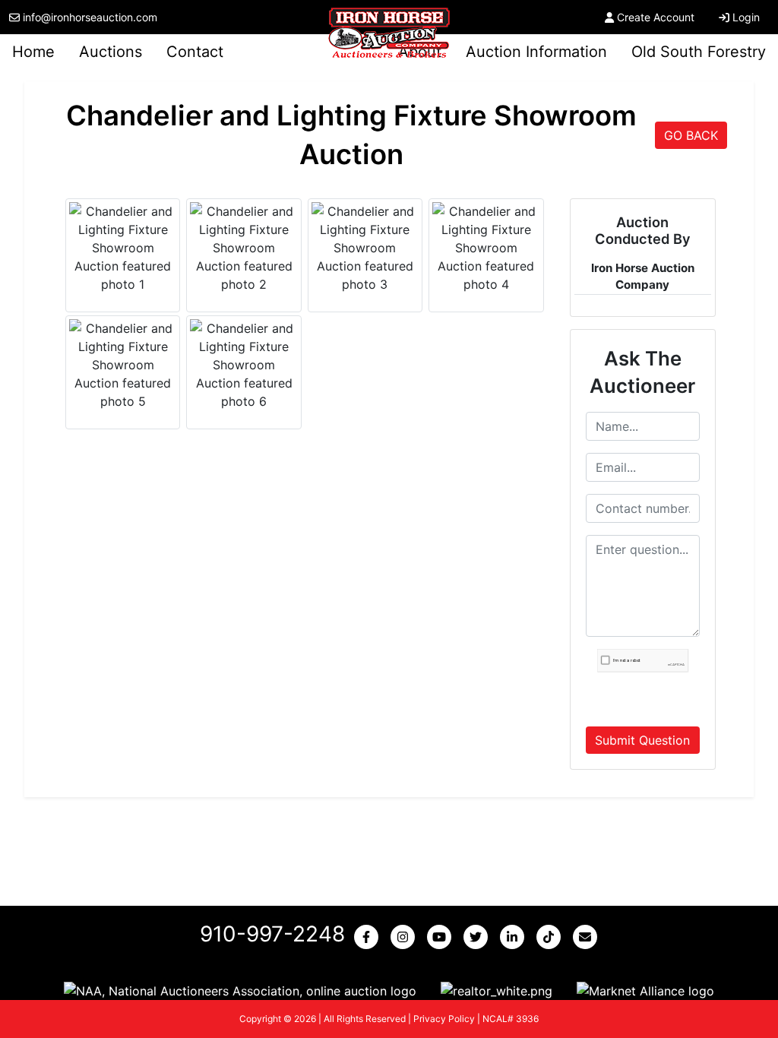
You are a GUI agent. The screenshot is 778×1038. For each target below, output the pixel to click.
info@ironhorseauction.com (90, 17)
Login (746, 17)
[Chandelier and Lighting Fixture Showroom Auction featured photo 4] (485, 247)
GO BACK (691, 135)
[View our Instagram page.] (405, 937)
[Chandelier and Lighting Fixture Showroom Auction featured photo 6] (243, 364)
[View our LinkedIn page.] (515, 937)
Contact (194, 52)
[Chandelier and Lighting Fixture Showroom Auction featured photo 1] (122, 247)
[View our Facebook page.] (369, 937)
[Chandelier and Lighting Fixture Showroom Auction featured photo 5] (122, 364)
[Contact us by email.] (588, 937)
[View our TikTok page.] (551, 937)
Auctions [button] (110, 52)
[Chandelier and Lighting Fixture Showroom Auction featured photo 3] (365, 247)
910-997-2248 (272, 934)
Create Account (655, 17)
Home (33, 52)
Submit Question (642, 740)
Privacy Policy (444, 1018)
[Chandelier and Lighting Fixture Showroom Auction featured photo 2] (243, 247)
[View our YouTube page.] (442, 937)
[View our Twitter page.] (478, 937)
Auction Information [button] (536, 52)
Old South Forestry (698, 52)
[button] (240, 990)
